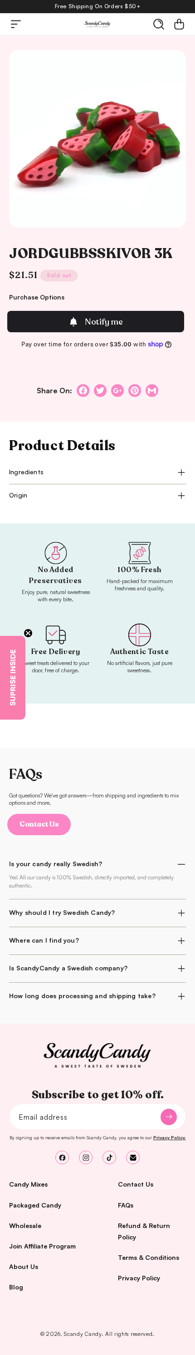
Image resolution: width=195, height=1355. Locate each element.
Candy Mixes (28, 1184)
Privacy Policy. (169, 1137)
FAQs (125, 1205)
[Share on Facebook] (83, 390)
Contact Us (39, 824)
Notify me (104, 321)
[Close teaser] (28, 633)
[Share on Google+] (117, 390)
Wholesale (25, 1225)
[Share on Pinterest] (134, 390)
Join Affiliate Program (42, 1246)
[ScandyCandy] (97, 1055)
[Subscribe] (169, 1117)
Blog (16, 1287)
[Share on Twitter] (100, 390)
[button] (16, 24)
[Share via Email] (152, 390)
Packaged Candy (35, 1205)
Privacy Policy (139, 1278)
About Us (23, 1266)
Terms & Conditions (148, 1257)
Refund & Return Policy (144, 1231)
